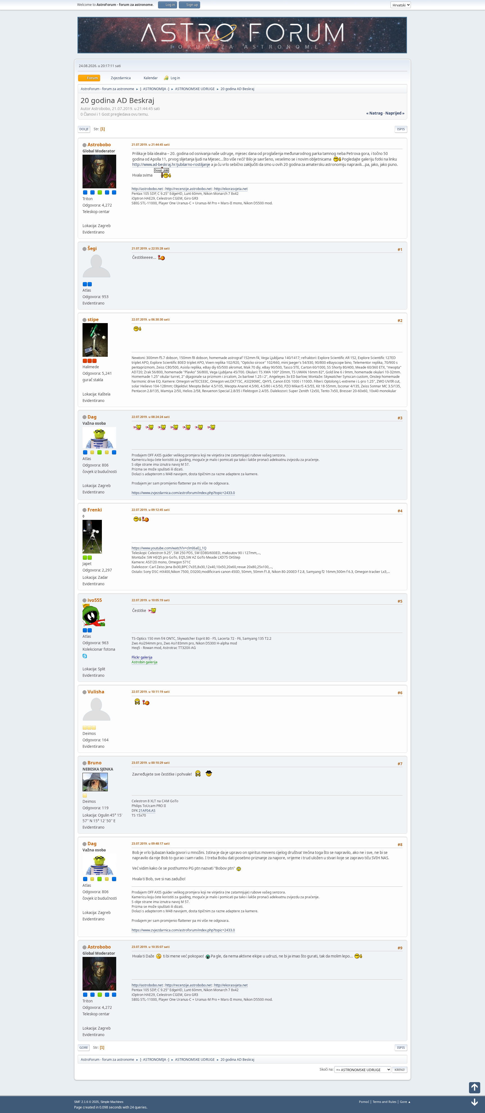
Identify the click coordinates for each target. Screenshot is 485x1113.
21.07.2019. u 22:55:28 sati (151, 248)
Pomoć (364, 1102)
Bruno (95, 763)
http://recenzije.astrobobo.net (188, 188)
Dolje (83, 129)
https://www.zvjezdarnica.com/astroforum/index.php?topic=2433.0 (183, 492)
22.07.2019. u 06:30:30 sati (151, 319)
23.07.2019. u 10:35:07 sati (151, 947)
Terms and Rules (384, 1102)
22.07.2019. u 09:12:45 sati (151, 510)
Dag (92, 417)
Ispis (401, 129)
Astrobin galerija (144, 662)
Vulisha (96, 692)
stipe (93, 319)
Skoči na (326, 1069)
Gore (83, 1047)
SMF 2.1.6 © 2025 (86, 1101)
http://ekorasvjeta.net (231, 188)
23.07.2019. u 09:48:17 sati (151, 843)
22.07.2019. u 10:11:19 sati (151, 691)
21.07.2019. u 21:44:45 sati (151, 144)
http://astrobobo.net (147, 188)
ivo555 (95, 600)
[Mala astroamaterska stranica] (85, 387)
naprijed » (394, 113)
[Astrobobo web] (85, 218)
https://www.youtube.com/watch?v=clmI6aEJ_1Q (169, 548)
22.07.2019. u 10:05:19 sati (151, 600)
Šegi (92, 248)
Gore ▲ (405, 1102)
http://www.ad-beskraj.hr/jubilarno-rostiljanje (171, 164)
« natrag (374, 113)
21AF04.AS (147, 810)
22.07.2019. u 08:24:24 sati (151, 417)
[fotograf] (85, 478)
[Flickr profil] (85, 662)
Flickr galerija (142, 657)
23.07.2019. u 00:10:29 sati (151, 762)
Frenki (95, 510)
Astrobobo (99, 144)
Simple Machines (111, 1101)
